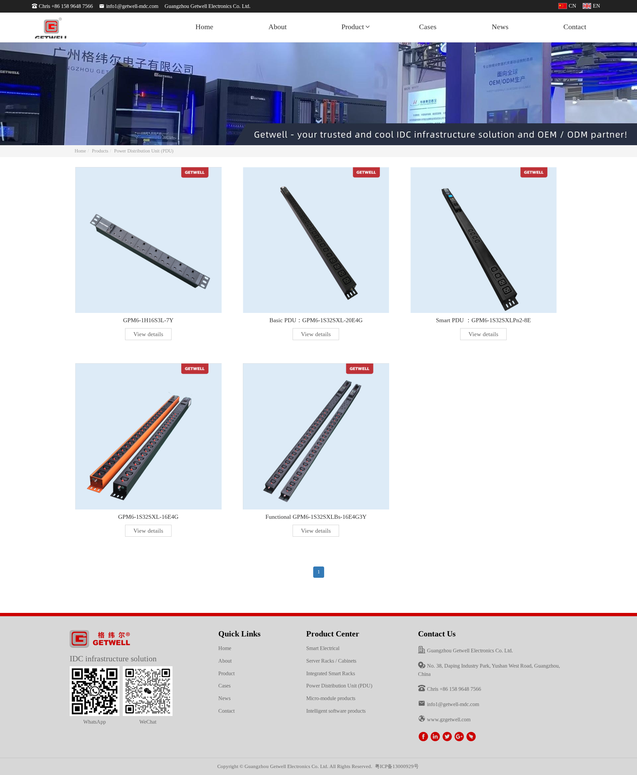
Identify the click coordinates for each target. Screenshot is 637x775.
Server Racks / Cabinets (331, 661)
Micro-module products (330, 698)
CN (572, 6)
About (277, 27)
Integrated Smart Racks (330, 673)
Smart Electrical (322, 648)
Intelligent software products (336, 711)
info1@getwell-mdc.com (132, 6)
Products (100, 151)
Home (204, 27)
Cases (428, 27)
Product (352, 27)
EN (596, 6)
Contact (574, 27)
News (500, 27)
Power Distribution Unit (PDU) (144, 151)
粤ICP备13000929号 (397, 766)
